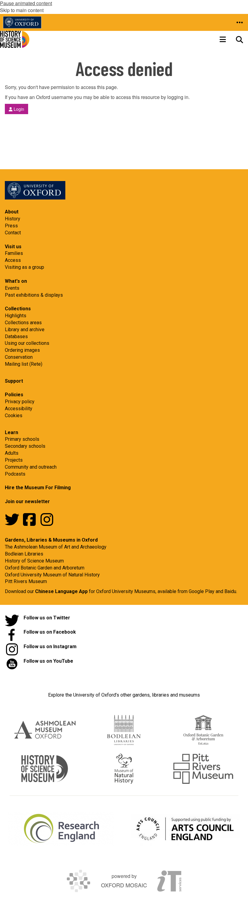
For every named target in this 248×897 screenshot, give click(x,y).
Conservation (19, 357)
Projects (14, 460)
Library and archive (24, 329)
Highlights (15, 315)
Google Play (202, 591)
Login (18, 109)
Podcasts (15, 474)
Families (14, 253)
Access (13, 260)
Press (11, 226)
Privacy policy (19, 401)
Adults (11, 453)
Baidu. (230, 591)
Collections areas (23, 322)
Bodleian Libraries (24, 554)
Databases (16, 336)
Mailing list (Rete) (23, 364)
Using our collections (27, 343)
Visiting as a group (24, 267)
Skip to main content (22, 10)
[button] (239, 22)
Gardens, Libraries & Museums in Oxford (51, 540)
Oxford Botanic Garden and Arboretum (44, 568)
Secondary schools (25, 446)
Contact (13, 233)
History (12, 219)
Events (12, 288)
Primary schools (22, 439)
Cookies (13, 415)
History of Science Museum (34, 561)
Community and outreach (31, 467)
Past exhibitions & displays (34, 295)
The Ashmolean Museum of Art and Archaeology (55, 547)
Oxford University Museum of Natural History (52, 575)
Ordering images (22, 350)
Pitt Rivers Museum (26, 581)
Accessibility (18, 408)
